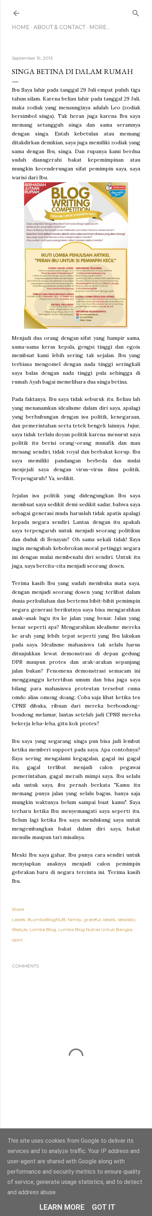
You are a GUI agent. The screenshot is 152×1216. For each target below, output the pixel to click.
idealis (109, 919)
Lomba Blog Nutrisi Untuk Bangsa (95, 929)
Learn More (61, 1207)
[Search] (135, 11)
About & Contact (59, 27)
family (75, 919)
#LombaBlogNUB (46, 919)
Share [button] (18, 909)
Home (21, 27)
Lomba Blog (43, 929)
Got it (103, 1207)
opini (17, 939)
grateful (92, 919)
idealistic (126, 919)
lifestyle (19, 929)
